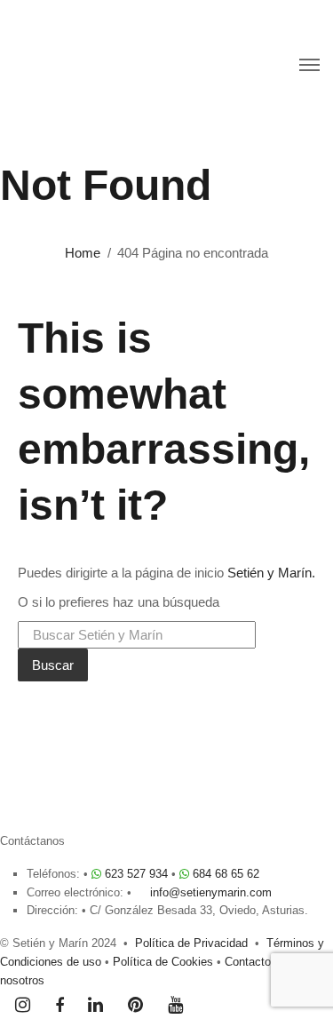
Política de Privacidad (191, 943)
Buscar (53, 665)
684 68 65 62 (226, 873)
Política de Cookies (163, 961)
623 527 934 (136, 873)
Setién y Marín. (271, 572)
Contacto (248, 961)
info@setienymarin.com (211, 892)
